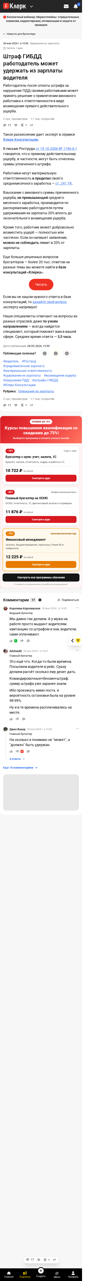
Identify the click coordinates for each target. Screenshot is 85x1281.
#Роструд (29, 361)
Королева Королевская (24, 608)
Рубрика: (9, 391)
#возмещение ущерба (60, 375)
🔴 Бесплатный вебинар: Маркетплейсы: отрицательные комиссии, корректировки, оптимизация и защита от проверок (41, 20)
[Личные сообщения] (66, 6)
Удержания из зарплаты (45, 43)
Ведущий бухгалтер (21, 613)
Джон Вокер (17, 729)
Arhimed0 (15, 651)
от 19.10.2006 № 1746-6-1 (56, 149)
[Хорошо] (45, 353)
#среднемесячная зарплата (23, 366)
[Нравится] (15, 125)
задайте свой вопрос (49, 302)
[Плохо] (67, 353)
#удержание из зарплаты (22, 375)
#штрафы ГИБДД (45, 380)
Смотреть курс (41, 478)
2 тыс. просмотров (15, 398)
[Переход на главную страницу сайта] (14, 6)
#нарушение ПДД (16, 380)
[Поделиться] (31, 125)
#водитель (11, 361)
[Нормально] (56, 353)
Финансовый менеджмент (26, 539)
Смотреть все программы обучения (41, 577)
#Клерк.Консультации (19, 385)
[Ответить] (28, 640)
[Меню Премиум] (31, 6)
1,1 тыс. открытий (42, 398)
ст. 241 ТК (63, 183)
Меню (57, 1277)
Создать (41, 1276)
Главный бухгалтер (20, 655)
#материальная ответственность (27, 371)
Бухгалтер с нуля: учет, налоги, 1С (31, 457)
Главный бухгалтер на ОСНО (27, 498)
